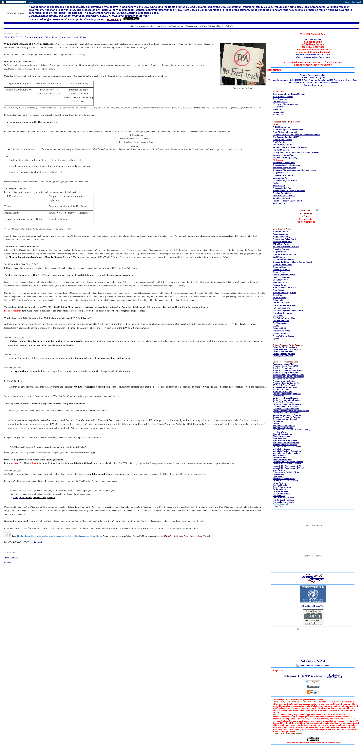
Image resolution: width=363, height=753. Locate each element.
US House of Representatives (285, 104)
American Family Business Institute (288, 375)
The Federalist (279, 496)
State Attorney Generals (283, 97)
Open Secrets (278, 476)
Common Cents (279, 267)
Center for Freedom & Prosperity (287, 404)
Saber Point (278, 295)
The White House (280, 102)
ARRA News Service (281, 127)
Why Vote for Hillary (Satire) (285, 157)
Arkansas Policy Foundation (285, 387)
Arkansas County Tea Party (284, 168)
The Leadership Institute (283, 502)
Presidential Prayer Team (284, 479)
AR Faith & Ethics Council (284, 385)
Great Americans (280, 438)
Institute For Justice (281, 449)
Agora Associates (280, 234)
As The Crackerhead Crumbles (286, 247)
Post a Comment (12, 557)
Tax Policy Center (280, 491)
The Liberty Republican (283, 313)
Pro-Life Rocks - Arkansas (284, 196)
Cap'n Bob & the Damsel (283, 259)
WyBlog (276, 338)
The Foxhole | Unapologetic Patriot (288, 310)
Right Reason (278, 290)
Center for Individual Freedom (286, 398)
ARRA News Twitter (281, 244)
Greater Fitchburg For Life (284, 275)
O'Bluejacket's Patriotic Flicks (286, 472)
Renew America (279, 483)
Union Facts (278, 506)
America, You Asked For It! (284, 239)
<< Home (7, 562)
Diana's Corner (279, 272)
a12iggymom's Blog (281, 236)
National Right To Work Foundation (288, 464)
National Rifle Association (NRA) (287, 466)
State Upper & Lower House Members (289, 94)
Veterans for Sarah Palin (283, 155)
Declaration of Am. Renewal (285, 419)
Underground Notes (281, 331)
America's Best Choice (282, 242)
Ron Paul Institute (280, 485)
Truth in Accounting (281, 504)
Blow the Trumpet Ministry (284, 254)
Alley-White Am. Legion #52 (285, 132)
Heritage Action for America (285, 445)
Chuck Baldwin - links (282, 265)
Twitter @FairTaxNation (283, 356)
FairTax (276, 183)
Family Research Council (284, 426)
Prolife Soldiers (279, 142)
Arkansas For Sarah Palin (284, 163)
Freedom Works (280, 432)
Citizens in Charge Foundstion (286, 409)
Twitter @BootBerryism (283, 351)
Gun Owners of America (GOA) (286, 442)
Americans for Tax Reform (284, 381)
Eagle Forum (278, 421)
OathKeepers (278, 474)
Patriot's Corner (279, 285)
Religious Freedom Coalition (285, 481)
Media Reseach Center (282, 459)
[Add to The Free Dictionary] (313, 687)
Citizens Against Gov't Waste (285, 406)
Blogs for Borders (280, 173)
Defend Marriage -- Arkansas (285, 180)
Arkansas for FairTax (282, 188)
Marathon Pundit (280, 282)
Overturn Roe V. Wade (282, 140)
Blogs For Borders (281, 249)
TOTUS (276, 326)
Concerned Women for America (286, 417)
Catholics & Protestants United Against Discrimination (296, 135)
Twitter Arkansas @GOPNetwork (287, 349)
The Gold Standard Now (283, 498)
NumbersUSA (278, 112)
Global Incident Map (281, 436)
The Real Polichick (281, 321)
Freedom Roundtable (282, 193)
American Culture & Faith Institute (287, 370)
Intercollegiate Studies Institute (286, 453)
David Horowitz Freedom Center (287, 447)
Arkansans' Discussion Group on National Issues (294, 170)
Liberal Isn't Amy (280, 280)
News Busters (279, 470)
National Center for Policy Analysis (288, 462)
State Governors (280, 99)
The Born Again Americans (284, 305)
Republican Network (281, 198)
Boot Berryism (279, 257)
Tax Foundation (279, 489)
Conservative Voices (281, 178)
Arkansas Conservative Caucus (286, 165)
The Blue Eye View (281, 303)
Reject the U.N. (279, 203)
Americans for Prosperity (284, 379)
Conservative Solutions (283, 175)
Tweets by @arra (313, 85)
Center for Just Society (283, 402)
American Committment (283, 368)
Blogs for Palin (279, 252)
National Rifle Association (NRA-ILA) (288, 468)
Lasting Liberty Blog (282, 277)
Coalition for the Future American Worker (291, 411)
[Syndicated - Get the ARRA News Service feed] (305, 676)
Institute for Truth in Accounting (287, 451)
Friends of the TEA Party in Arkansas (289, 191)
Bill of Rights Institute (282, 392)
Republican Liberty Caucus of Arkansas (290, 147)
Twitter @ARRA (279, 328)
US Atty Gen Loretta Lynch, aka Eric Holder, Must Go (296, 152)
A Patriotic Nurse (280, 231)
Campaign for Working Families (287, 394)
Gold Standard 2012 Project (285, 440)
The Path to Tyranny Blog (284, 318)
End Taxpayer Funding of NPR (286, 137)
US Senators (278, 107)
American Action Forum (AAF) (286, 366)
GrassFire (277, 109)
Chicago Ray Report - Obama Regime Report (292, 262)
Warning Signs (279, 333)
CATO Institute (279, 396)
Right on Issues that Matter (284, 287)
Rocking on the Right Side (284, 293)
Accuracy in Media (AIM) (283, 364)
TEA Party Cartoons (281, 308)
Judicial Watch (279, 455)
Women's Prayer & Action (284, 336)
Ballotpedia (278, 114)
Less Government (280, 457)
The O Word (278, 315)
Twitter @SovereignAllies (284, 354)
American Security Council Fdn (286, 383)
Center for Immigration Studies (286, 400)
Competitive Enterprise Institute (286, 413)
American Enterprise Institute (285, 372)
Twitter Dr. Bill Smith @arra (285, 347)
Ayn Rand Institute (281, 389)
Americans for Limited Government (288, 377)
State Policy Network (282, 487)
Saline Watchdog (280, 298)
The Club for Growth (282, 493)
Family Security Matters (283, 428)
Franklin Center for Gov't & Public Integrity (291, 430)
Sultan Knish (278, 300)
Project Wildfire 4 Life (282, 145)
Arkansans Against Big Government (288, 129)
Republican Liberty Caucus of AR (287, 201)
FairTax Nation (279, 185)
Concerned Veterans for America (287, 415)
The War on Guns (280, 323)
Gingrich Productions (282, 434)
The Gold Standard (281, 150)
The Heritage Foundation (283, 500)
